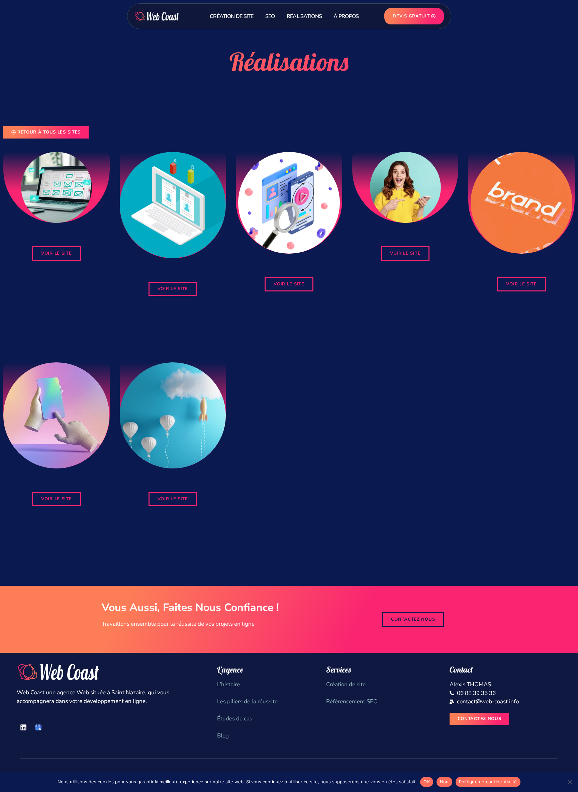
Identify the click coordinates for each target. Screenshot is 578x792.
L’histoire (228, 684)
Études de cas (234, 718)
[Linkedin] (23, 727)
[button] (56, 253)
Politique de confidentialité (488, 781)
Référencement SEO (352, 701)
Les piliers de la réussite (247, 701)
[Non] (569, 782)
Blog (223, 735)
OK (426, 781)
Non (444, 781)
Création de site (346, 684)
